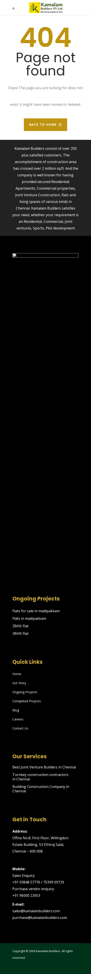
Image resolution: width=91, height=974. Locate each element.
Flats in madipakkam (29, 618)
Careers (17, 719)
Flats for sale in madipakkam (36, 610)
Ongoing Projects (24, 692)
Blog (15, 710)
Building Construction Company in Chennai (40, 788)
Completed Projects (26, 701)
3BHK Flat (20, 633)
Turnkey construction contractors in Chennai (40, 777)
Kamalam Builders (48, 951)
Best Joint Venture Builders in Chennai (44, 767)
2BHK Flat (20, 626)
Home (16, 674)
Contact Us (20, 728)
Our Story (19, 683)
